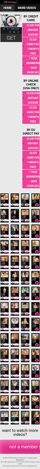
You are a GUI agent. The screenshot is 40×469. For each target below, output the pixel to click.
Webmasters (20, 460)
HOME (7, 8)
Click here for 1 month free (33, 46)
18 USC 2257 (32, 458)
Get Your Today (11, 38)
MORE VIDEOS (27, 8)
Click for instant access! (33, 30)
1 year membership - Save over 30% (33, 65)
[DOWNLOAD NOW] (4, 200)
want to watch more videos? (20, 432)
